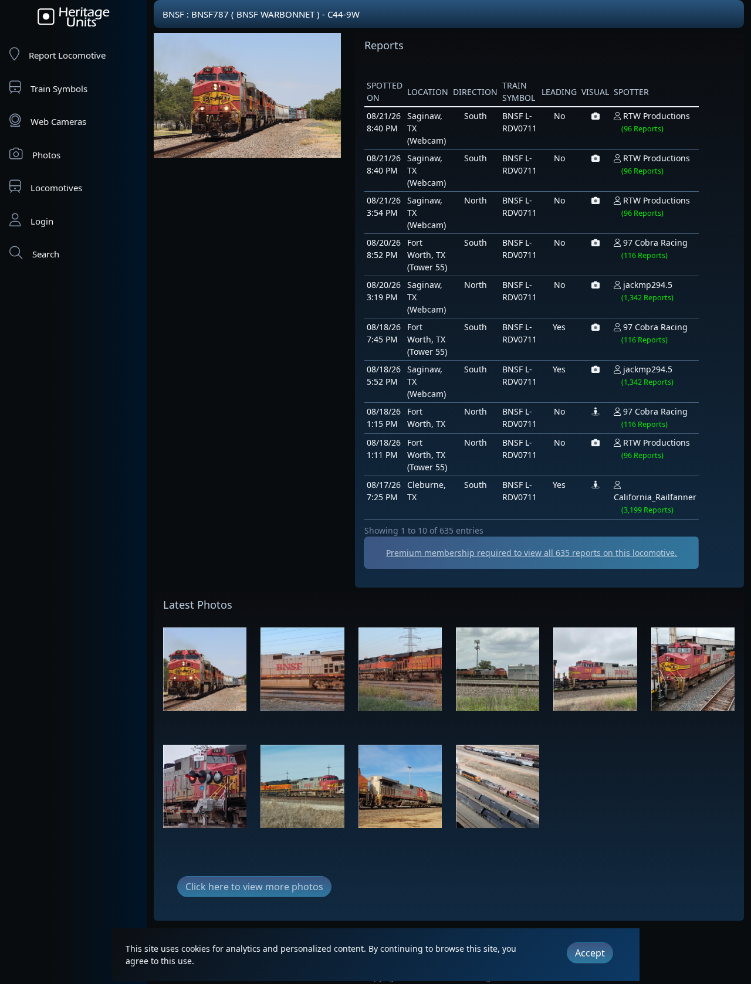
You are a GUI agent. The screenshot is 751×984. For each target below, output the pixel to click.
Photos (46, 155)
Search (45, 254)
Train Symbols (59, 88)
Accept (590, 952)
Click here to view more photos (254, 886)
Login (42, 221)
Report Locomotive (67, 55)
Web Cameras (58, 121)
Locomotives (56, 188)
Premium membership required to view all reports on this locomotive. (531, 552)
